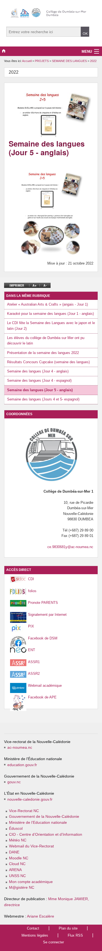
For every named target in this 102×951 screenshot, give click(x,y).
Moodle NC (18, 858)
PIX (31, 626)
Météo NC (17, 840)
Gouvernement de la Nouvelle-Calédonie (44, 817)
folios (32, 591)
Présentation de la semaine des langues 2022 (43, 353)
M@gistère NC (21, 887)
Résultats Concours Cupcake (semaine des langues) (48, 362)
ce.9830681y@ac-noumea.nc (70, 547)
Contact (33, 928)
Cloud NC (17, 864)
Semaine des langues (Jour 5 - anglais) (40, 390)
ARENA (15, 870)
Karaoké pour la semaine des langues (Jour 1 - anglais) (50, 314)
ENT (31, 650)
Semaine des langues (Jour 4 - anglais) (38, 371)
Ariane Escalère (40, 916)
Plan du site (68, 928)
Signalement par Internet (47, 615)
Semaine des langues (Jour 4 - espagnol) (39, 380)
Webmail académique (45, 685)
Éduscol (16, 828)
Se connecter (53, 942)
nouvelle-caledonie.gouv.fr (29, 799)
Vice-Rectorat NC (24, 811)
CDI (31, 579)
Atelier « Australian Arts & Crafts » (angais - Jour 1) (47, 304)
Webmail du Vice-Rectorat (31, 846)
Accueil (27, 61)
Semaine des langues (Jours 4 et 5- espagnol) (43, 399)
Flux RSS (75, 935)
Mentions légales (34, 935)
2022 (93, 61)
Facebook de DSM (42, 638)
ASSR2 (34, 674)
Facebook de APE (42, 697)
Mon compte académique (31, 882)
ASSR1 (34, 662)
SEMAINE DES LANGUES (70, 61)
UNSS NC (17, 876)
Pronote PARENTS (43, 603)
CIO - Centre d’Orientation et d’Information (45, 834)
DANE (14, 852)
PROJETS (42, 61)
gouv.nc (14, 782)
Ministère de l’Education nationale (38, 823)
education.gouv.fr (22, 765)
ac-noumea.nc (19, 747)
